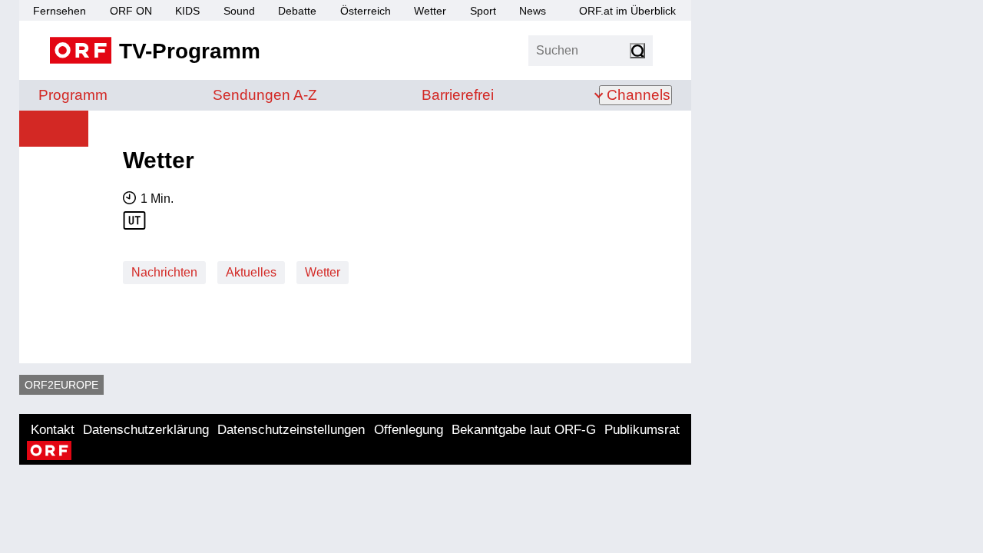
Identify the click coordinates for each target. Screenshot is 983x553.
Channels (638, 95)
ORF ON (131, 11)
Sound (239, 11)
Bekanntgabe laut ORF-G (524, 429)
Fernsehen (59, 11)
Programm (73, 95)
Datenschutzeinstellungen (291, 429)
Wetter (430, 11)
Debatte (297, 11)
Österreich (365, 11)
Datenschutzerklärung (146, 429)
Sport (483, 11)
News (532, 11)
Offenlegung (408, 429)
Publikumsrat (642, 429)
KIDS (187, 11)
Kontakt (52, 429)
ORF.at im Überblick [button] (627, 11)
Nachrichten (164, 272)
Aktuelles (251, 272)
